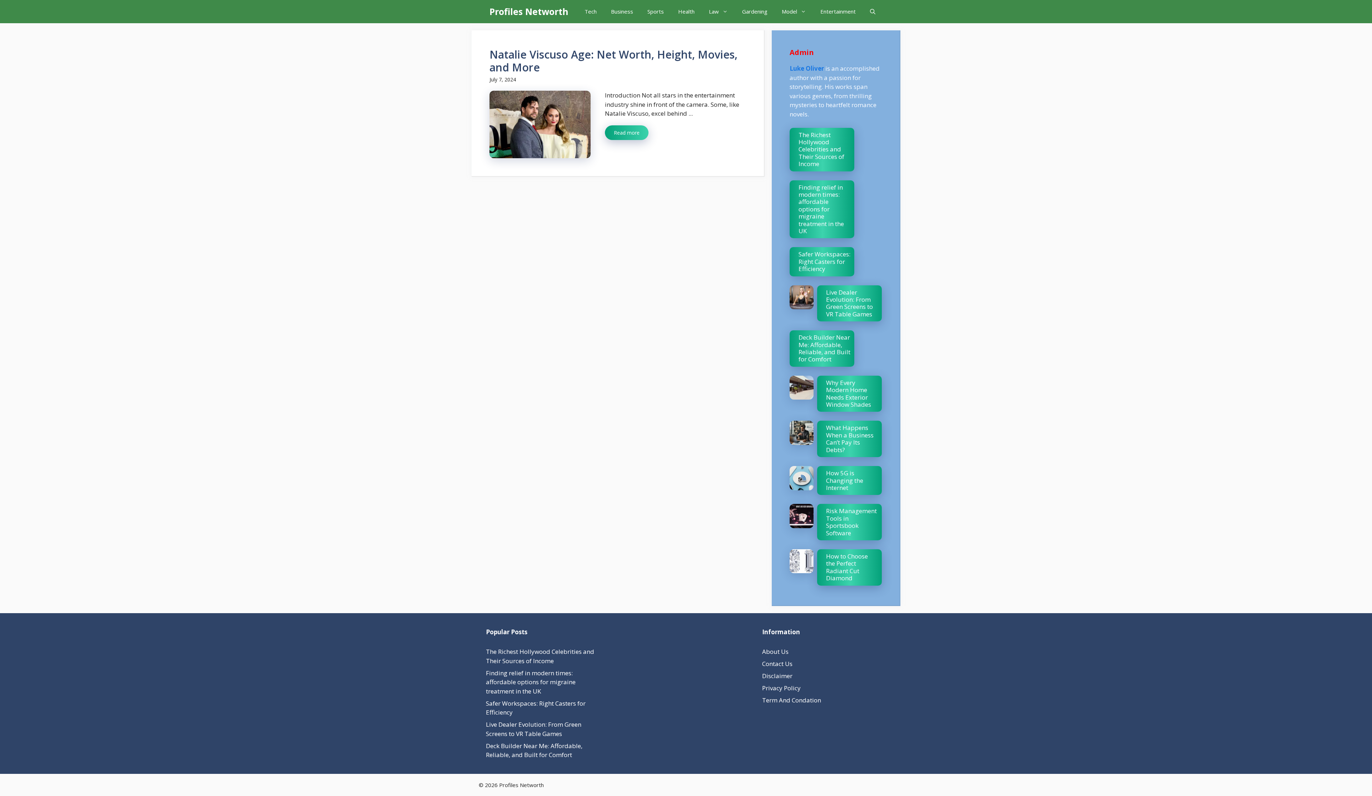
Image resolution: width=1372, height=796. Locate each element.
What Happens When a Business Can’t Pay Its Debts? (850, 439)
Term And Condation (791, 700)
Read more (627, 132)
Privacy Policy (781, 688)
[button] (873, 11)
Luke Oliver (807, 68)
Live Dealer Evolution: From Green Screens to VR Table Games (849, 303)
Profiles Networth (528, 11)
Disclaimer (777, 676)
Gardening (754, 11)
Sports (655, 11)
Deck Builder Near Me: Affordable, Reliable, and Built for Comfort (824, 348)
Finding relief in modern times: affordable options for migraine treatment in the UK (821, 209)
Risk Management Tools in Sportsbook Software (851, 522)
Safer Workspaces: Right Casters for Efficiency (824, 261)
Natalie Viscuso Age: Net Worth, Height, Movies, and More (613, 61)
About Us (775, 651)
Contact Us (777, 664)
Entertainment (838, 11)
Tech (591, 11)
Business (622, 11)
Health (686, 11)
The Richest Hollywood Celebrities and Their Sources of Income (821, 149)
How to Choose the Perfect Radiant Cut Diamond (847, 567)
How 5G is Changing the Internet (844, 480)
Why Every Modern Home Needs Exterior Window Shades (848, 394)
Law (714, 11)
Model (789, 11)
